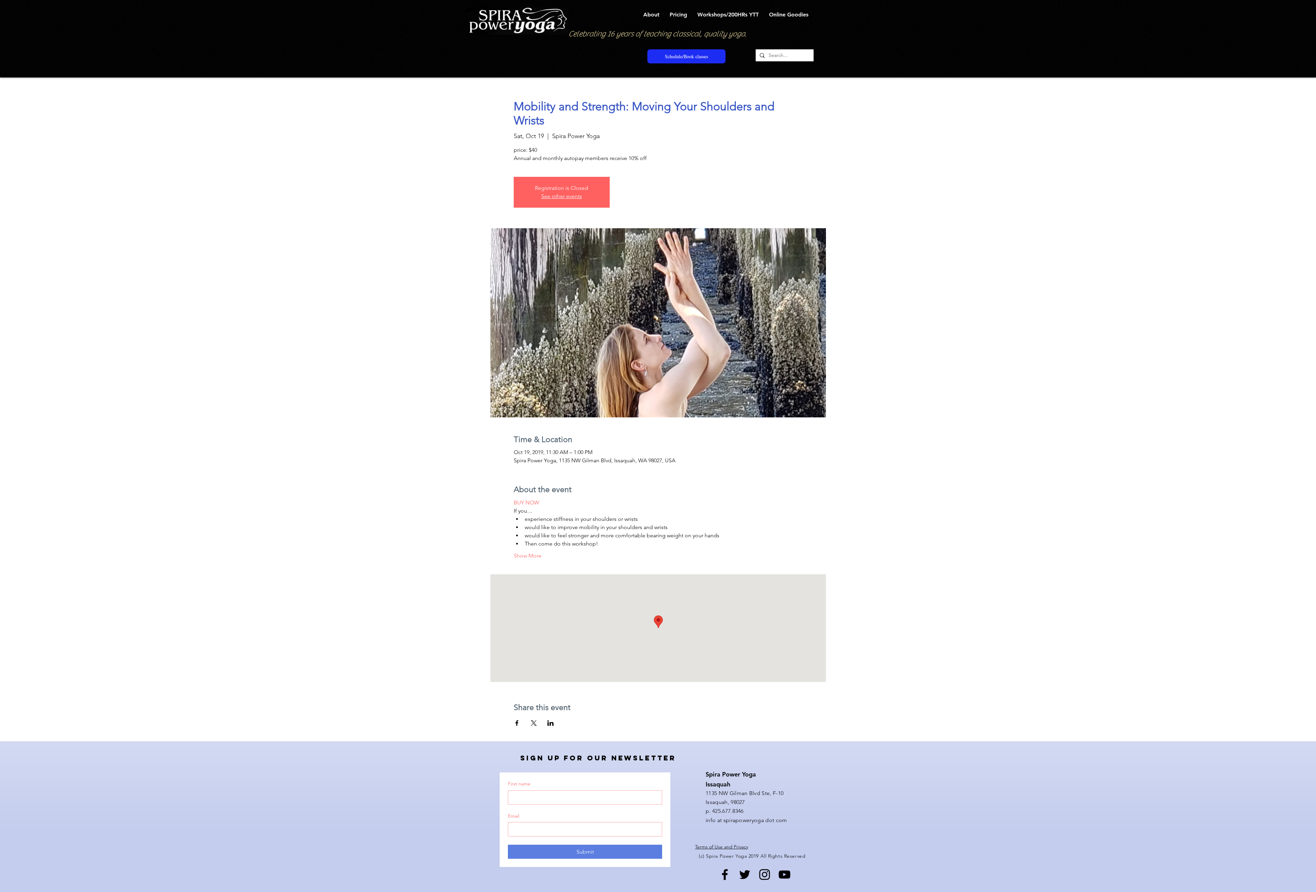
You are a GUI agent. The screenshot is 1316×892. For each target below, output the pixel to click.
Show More (527, 555)
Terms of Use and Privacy (721, 847)
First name (519, 784)
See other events (561, 196)
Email (513, 816)
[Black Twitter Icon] (745, 874)
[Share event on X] (534, 723)
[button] (651, 14)
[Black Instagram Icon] (764, 874)
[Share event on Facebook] (517, 723)
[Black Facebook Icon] (725, 874)
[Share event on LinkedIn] (550, 723)
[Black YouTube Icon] (784, 874)
